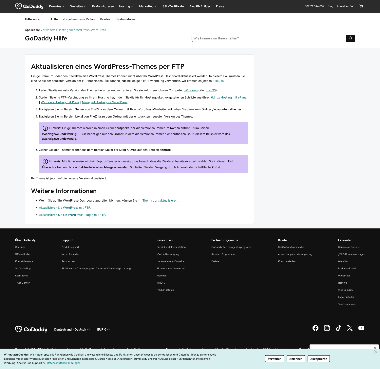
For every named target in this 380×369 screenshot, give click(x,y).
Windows (191, 90)
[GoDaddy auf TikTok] (338, 330)
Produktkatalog (165, 290)
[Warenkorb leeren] (361, 6)
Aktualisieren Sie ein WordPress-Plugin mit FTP (72, 214)
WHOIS (161, 282)
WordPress (98, 29)
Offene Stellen (23, 254)
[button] (375, 348)
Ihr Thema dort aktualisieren (157, 200)
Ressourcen (68, 261)
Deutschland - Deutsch (70, 329)
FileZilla (218, 80)
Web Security (345, 290)
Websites (343, 261)
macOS (211, 90)
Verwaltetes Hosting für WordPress (65, 29)
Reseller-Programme (223, 254)
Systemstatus (125, 19)
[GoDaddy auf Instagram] (327, 330)
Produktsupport (70, 247)
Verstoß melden (70, 254)
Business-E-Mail (347, 268)
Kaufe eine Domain (348, 247)
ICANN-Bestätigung (168, 254)
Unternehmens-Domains (170, 261)
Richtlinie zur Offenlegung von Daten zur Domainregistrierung (96, 268)
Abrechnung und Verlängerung (295, 254)
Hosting (342, 282)
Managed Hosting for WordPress (104, 102)
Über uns (20, 247)
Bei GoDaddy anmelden (291, 247)
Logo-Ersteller (346, 297)
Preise (220, 6)
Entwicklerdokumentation (171, 247)
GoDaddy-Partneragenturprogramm (231, 247)
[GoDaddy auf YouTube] (361, 330)
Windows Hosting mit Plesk (60, 102)
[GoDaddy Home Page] (31, 329)
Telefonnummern (347, 304)
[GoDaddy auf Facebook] (315, 330)
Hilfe (54, 19)
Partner (215, 261)
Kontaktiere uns (24, 261)
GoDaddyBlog (22, 268)
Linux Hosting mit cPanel (229, 97)
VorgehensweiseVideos (79, 19)
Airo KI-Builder (199, 6)
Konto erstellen (286, 261)
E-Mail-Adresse (103, 6)
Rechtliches (21, 275)
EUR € (101, 329)
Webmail (161, 275)
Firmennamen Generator (171, 268)
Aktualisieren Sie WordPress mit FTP (64, 207)
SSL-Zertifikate (173, 6)
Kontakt (106, 19)
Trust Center (22, 282)
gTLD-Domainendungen (351, 254)
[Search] (350, 38)
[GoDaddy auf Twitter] (349, 330)
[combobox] (269, 38)
